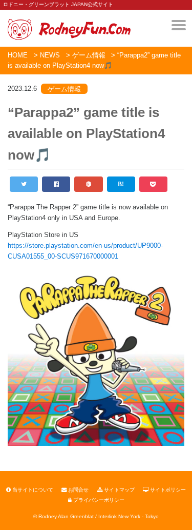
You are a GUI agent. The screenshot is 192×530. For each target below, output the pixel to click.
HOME (18, 55)
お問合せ (78, 490)
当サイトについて (32, 490)
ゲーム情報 (88, 55)
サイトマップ (118, 490)
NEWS (50, 55)
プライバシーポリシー (98, 500)
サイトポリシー (167, 490)
